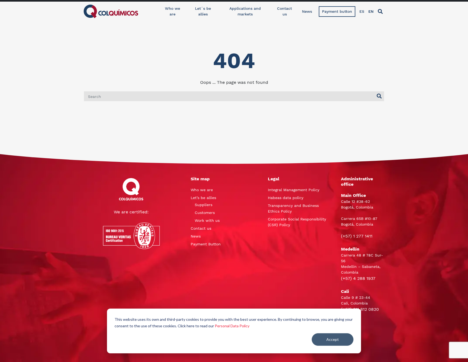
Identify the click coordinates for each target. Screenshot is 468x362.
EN (370, 11)
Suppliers (203, 205)
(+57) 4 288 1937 (358, 278)
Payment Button (206, 244)
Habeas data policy (285, 198)
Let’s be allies (203, 198)
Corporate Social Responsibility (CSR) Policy (297, 222)
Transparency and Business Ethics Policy (293, 208)
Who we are (172, 11)
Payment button (337, 11)
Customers (205, 212)
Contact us (284, 11)
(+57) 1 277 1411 (356, 236)
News (307, 11)
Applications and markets (245, 11)
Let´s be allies (203, 11)
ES (361, 11)
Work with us (207, 220)
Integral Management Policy (293, 190)
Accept (332, 339)
